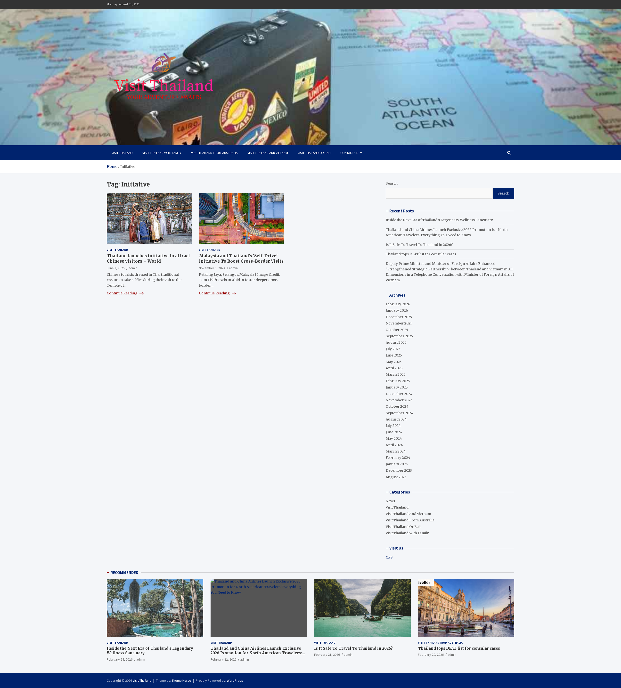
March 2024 (396, 451)
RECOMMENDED (124, 572)
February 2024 (398, 457)
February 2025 (398, 381)
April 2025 (394, 368)
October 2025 (397, 330)
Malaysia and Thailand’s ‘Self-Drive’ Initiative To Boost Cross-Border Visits (241, 258)
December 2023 (399, 470)
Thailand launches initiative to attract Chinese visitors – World (148, 258)
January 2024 (397, 464)
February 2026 (398, 304)
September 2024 (399, 413)
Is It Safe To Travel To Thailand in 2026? (419, 245)
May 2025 (394, 362)
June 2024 (394, 432)
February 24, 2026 (119, 659)
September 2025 (399, 336)
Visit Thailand (122, 153)
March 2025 (396, 374)
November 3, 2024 (212, 268)
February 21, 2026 (327, 654)
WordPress (235, 680)
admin (133, 268)
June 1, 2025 (116, 268)
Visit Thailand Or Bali (314, 153)
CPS (389, 557)
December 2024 (399, 394)
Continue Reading (122, 293)
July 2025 (393, 349)
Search (392, 183)
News (390, 501)
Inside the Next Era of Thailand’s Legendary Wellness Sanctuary (439, 220)
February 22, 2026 (223, 659)
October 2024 (397, 406)
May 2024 (394, 438)
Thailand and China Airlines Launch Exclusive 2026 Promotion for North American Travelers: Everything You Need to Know (256, 653)
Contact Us (349, 153)
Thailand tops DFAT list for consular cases (421, 254)
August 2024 (396, 419)
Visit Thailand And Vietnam (267, 153)
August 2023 (396, 477)
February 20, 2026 (431, 654)
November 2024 (399, 400)
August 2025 (396, 342)
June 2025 (394, 355)
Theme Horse (181, 680)
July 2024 (393, 425)
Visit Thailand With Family (161, 153)
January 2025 (397, 387)
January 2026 (397, 310)
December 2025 (399, 317)
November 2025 (399, 323)
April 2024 (394, 445)
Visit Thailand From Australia (214, 153)
